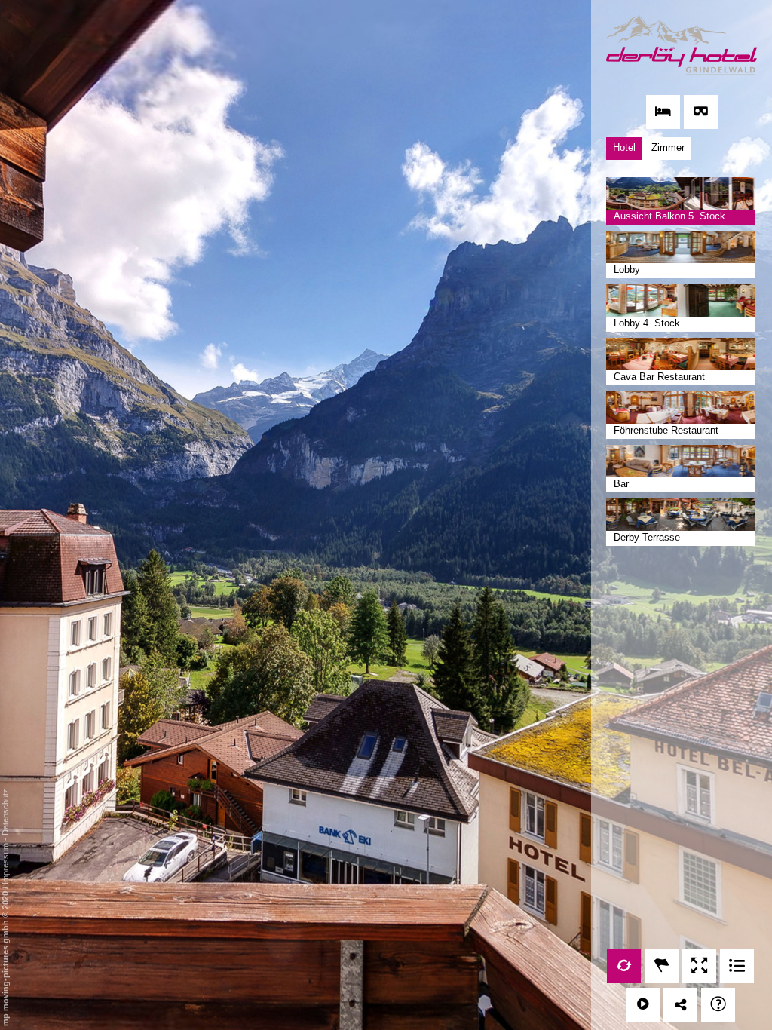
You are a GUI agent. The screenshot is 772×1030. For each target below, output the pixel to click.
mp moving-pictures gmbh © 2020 (5, 957)
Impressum (5, 863)
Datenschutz (5, 812)
